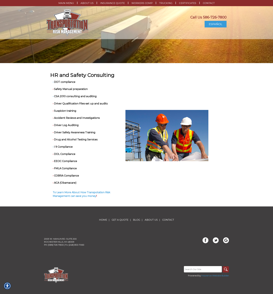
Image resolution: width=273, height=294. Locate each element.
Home (103, 219)
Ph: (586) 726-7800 (54, 245)
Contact (168, 219)
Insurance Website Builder (215, 275)
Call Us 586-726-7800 (208, 17)
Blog (136, 219)
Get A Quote (120, 219)
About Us (151, 219)
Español (215, 24)
